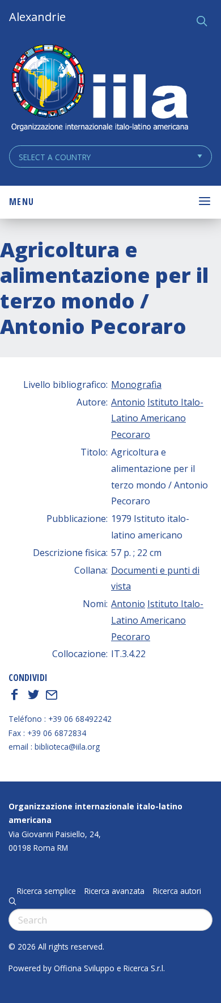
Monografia (136, 384)
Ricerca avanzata (114, 891)
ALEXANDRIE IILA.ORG (99, 89)
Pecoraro (130, 434)
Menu (21, 201)
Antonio (128, 402)
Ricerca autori (177, 891)
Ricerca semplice (46, 891)
